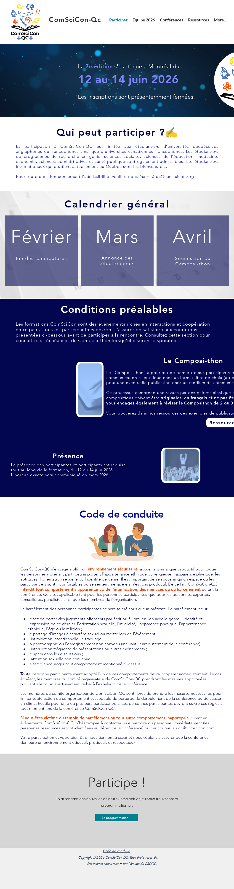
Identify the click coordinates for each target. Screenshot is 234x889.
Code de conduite (116, 851)
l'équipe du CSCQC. (142, 863)
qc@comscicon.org (175, 176)
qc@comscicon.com (196, 728)
